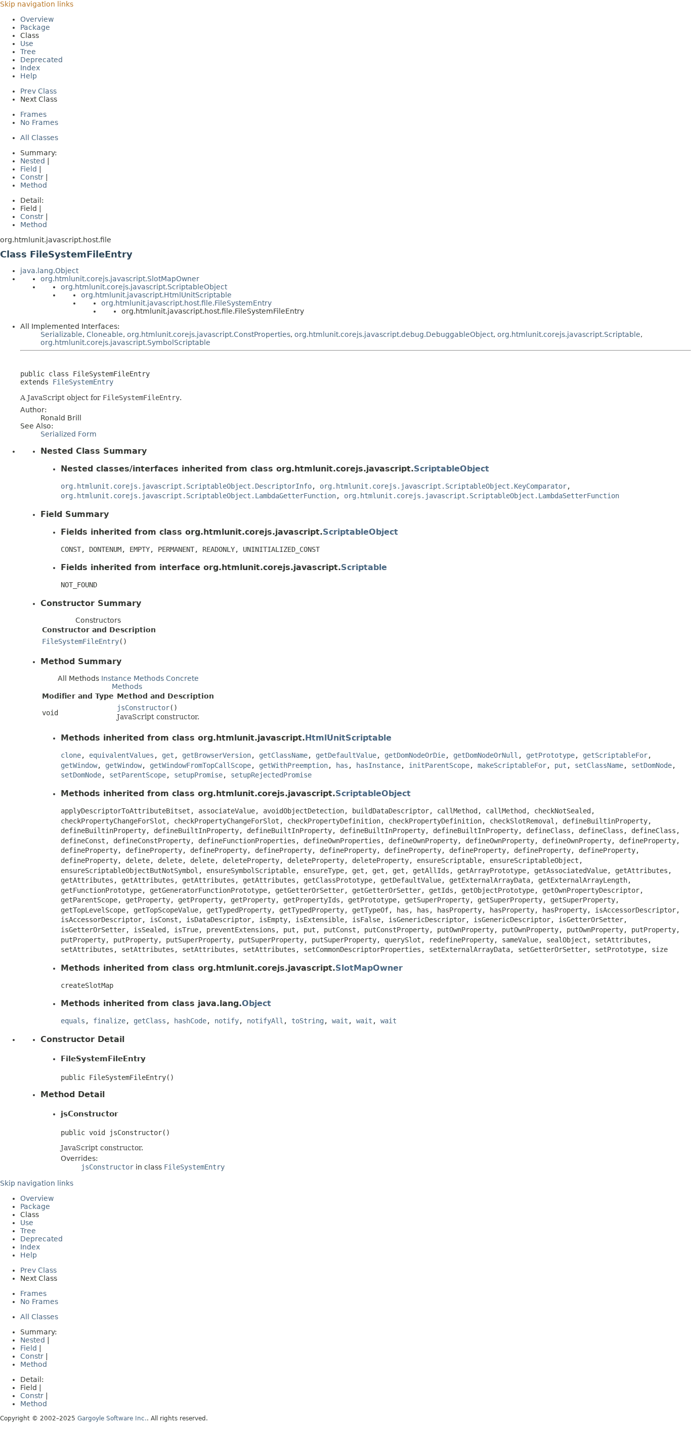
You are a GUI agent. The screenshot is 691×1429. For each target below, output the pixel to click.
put (560, 765)
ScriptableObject (451, 468)
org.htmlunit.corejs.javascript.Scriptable (568, 334)
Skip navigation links (36, 4)
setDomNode (651, 765)
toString (307, 1021)
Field (28, 169)
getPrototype (550, 755)
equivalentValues (121, 755)
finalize (109, 1021)
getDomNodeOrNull (485, 755)
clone (71, 755)
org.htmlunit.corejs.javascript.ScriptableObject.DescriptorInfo (186, 486)
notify (226, 1021)
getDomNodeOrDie (414, 755)
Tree (28, 52)
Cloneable (105, 334)
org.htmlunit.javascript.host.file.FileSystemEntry (186, 303)
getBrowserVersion (216, 755)
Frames (33, 114)
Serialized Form (68, 434)
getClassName (283, 755)
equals (73, 1021)
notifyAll (265, 1021)
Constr (32, 177)
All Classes (39, 138)
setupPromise (198, 775)
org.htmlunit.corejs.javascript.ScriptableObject (144, 287)
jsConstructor (143, 708)
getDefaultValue (346, 755)
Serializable (61, 334)
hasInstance (378, 765)
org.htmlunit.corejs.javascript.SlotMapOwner (119, 279)
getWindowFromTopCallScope (200, 765)
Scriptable (364, 567)
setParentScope (137, 775)
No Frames (39, 122)
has (342, 765)
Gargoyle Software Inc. (112, 1418)
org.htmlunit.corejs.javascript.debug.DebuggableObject (393, 334)
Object (256, 1003)
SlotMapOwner (369, 968)
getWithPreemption (293, 765)
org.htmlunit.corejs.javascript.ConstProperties (208, 334)
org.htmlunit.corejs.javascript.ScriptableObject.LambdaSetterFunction (481, 496)
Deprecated (41, 60)
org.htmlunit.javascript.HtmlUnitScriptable (156, 295)
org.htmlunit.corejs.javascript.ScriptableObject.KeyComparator (443, 486)
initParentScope (439, 765)
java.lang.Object (49, 271)
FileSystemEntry (83, 382)
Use (26, 43)
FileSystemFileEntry (80, 641)
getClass (150, 1021)
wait (340, 1021)
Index (30, 68)
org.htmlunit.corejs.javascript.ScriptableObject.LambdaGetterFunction (198, 496)
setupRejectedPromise (271, 775)
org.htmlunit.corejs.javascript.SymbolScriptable (125, 342)
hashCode (190, 1021)
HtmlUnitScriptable (348, 738)
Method (33, 185)
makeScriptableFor (512, 765)
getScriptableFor (615, 755)
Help (28, 76)
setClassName (599, 765)
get (168, 755)
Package (35, 27)
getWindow (79, 765)
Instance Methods (132, 678)
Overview (37, 19)
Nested (32, 161)
